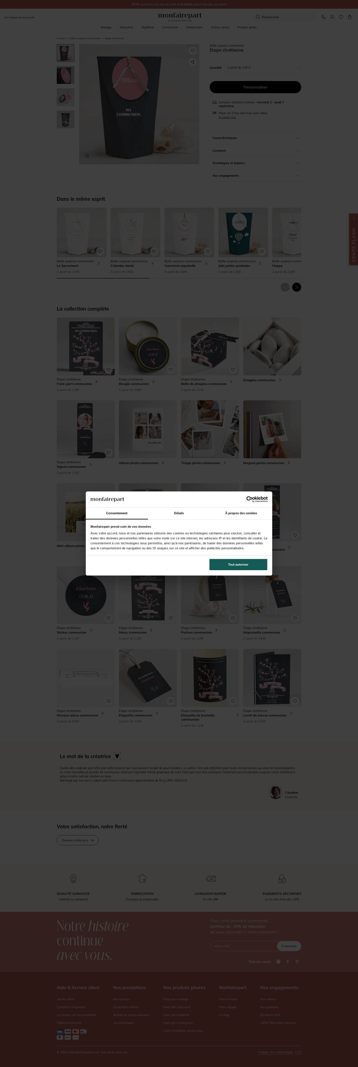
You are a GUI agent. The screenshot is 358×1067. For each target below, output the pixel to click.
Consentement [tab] (116, 513)
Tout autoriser (238, 564)
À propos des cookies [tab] (241, 513)
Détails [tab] (179, 513)
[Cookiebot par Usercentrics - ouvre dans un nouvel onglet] (249, 499)
